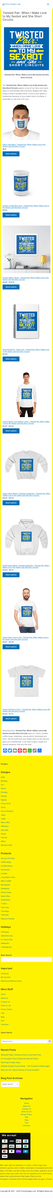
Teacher (4, 837)
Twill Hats (5, 915)
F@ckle (4, 800)
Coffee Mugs (6, 862)
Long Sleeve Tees (8, 877)
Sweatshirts (5, 900)
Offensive (5, 826)
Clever (3, 788)
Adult (3, 777)
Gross (3, 807)
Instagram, (4, 1179)
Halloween (5, 943)
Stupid (3, 834)
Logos (3, 819)
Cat (2, 785)
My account (5, 977)
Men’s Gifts (5, 822)
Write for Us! (6, 1006)
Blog (2, 1017)
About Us (4, 998)
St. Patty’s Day (7, 940)
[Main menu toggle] (48, 4)
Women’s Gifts (6, 845)
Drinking (4, 792)
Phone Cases (6, 892)
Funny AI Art (6, 804)
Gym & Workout (7, 811)
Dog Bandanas (6, 866)
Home (3, 994)
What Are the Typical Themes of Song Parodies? (20, 1070)
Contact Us (5, 1002)
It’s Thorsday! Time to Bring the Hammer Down (19, 1059)
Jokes (3, 815)
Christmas (5, 932)
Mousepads (5, 885)
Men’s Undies (6, 881)
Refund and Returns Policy (11, 981)
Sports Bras (5, 896)
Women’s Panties (7, 919)
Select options (11, 154)
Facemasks (5, 870)
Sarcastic (4, 830)
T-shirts (4, 904)
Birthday (4, 781)
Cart (2, 1021)
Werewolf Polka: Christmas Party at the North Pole (21, 1055)
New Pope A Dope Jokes (10, 1062)
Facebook (13, 1179)
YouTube (24, 1179)
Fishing (3, 796)
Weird (3, 841)
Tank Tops (5, 907)
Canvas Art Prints (8, 858)
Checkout (5, 974)
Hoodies (4, 873)
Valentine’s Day (7, 936)
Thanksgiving (6, 947)
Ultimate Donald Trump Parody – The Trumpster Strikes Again (25, 1066)
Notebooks (5, 889)
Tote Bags (5, 911)
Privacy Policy (6, 1009)
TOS (2, 1013)
